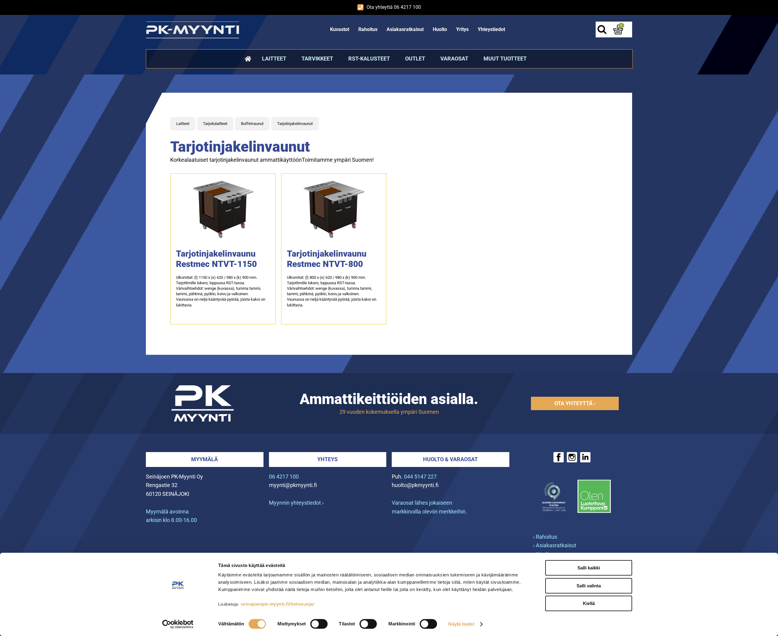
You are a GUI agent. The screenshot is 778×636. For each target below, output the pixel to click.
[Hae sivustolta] (602, 29)
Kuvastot (339, 29)
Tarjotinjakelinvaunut (295, 123)
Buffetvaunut (252, 123)
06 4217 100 (284, 476)
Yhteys (327, 459)
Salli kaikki (588, 567)
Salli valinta (589, 585)
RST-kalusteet (369, 58)
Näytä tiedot (461, 624)
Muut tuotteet (505, 58)
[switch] (319, 624)
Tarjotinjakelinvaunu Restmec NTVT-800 (327, 259)
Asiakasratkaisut (405, 29)
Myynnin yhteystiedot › (296, 502)
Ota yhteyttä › (574, 403)
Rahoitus (367, 29)
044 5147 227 (420, 476)
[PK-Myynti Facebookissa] (558, 457)
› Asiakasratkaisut (554, 545)
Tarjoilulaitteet (215, 123)
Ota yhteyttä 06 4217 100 (394, 7)
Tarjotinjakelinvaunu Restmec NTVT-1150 (216, 259)
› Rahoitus (545, 537)
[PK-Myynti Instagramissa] (572, 457)
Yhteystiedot (491, 29)
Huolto (440, 29)
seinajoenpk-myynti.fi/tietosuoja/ (278, 604)
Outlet (415, 58)
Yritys (462, 29)
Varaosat (454, 58)
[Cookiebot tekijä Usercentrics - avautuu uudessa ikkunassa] (178, 624)
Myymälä (204, 459)
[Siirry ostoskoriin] (618, 29)
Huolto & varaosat (450, 459)
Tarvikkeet (317, 58)
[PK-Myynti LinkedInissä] (585, 457)
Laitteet (274, 58)
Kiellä (589, 603)
